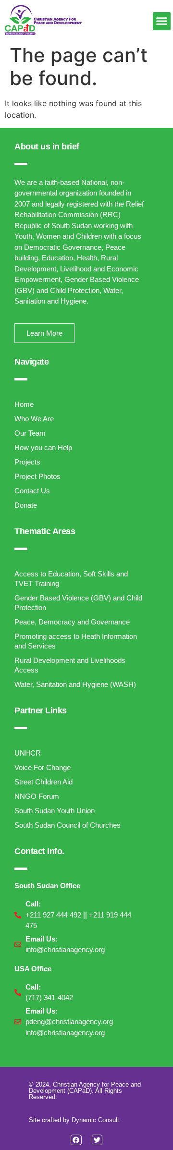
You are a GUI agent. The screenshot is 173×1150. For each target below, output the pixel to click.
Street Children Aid (43, 782)
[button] (162, 21)
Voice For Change (42, 767)
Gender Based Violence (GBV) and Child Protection (78, 603)
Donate (25, 505)
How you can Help (43, 447)
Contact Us (32, 491)
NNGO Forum (36, 796)
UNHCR (27, 753)
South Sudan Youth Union (54, 811)
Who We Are (34, 419)
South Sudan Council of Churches (67, 825)
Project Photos (37, 476)
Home (24, 404)
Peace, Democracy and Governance (72, 622)
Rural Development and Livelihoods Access (69, 665)
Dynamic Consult (95, 1120)
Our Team (30, 433)
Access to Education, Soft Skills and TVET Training (71, 578)
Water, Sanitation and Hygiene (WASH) (75, 684)
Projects (27, 462)
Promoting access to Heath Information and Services (75, 641)
